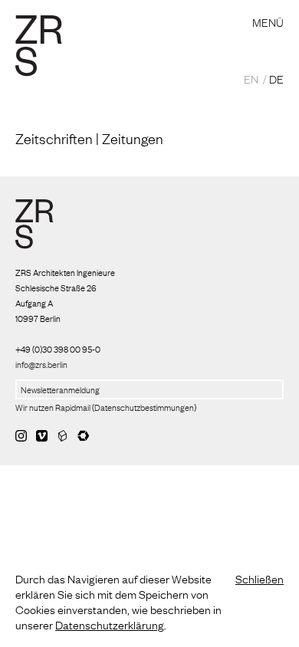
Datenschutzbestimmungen (144, 407)
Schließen (259, 578)
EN (251, 78)
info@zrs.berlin (41, 364)
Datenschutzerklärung (109, 624)
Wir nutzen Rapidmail (52, 407)
